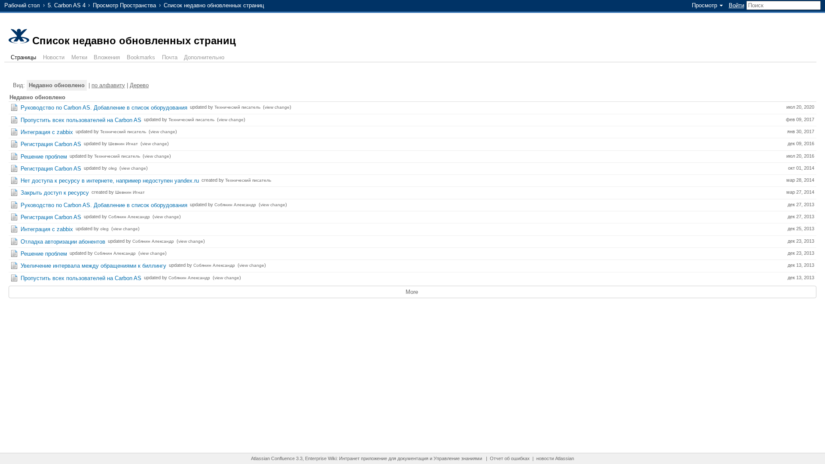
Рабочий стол (22, 5)
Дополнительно (204, 57)
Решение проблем (44, 156)
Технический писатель (237, 107)
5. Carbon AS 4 (67, 5)
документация (412, 458)
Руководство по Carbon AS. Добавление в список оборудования (104, 107)
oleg (112, 168)
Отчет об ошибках (510, 458)
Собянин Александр (235, 204)
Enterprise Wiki (320, 458)
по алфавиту (108, 85)
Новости (53, 57)
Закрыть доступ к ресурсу (55, 192)
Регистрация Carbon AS (51, 144)
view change (277, 107)
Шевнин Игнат (123, 143)
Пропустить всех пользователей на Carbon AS (81, 120)
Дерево (139, 85)
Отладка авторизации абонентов (63, 241)
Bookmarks (141, 57)
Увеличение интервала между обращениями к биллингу (93, 266)
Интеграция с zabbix (47, 132)
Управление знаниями (458, 458)
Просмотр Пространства (124, 5)
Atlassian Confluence (273, 458)
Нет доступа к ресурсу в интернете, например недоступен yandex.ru (110, 180)
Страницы (23, 57)
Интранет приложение (363, 458)
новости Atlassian (555, 458)
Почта (169, 57)
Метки (79, 57)
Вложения (107, 57)
